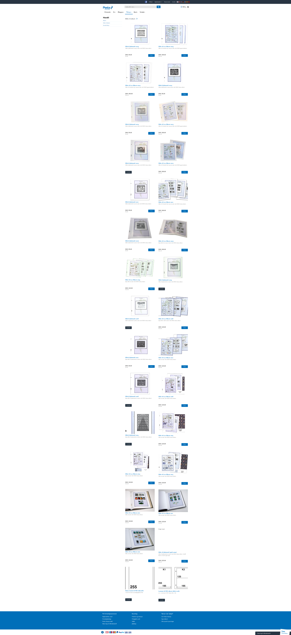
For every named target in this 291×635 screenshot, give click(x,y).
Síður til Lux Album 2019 (132, 280)
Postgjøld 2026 (136, 619)
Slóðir (133, 621)
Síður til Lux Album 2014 (132, 474)
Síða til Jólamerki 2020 (132, 241)
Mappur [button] (120, 12)
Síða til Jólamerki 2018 (132, 319)
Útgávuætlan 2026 (107, 616)
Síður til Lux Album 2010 (132, 552)
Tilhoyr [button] (128, 12)
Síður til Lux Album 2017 (165, 357)
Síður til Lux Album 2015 (165, 435)
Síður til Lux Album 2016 (165, 396)
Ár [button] (114, 12)
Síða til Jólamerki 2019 (165, 280)
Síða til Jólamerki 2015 (131, 435)
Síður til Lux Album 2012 (132, 513)
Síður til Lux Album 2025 (165, 46)
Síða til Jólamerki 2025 (132, 46)
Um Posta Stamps (166, 616)
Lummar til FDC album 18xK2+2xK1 (169, 591)
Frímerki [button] (107, 12)
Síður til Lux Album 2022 (166, 163)
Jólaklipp (134, 623)
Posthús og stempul (137, 616)
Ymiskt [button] (142, 12)
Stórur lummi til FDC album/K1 (134, 590)
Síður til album (106, 23)
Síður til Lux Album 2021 (165, 202)
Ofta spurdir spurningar (167, 621)
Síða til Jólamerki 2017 (131, 357)
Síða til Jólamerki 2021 (132, 202)
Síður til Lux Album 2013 (165, 474)
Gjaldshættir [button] (158, 2)
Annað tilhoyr (106, 25)
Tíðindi (150, 2)
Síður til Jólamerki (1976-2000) (167, 552)
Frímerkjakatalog (106, 619)
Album (104, 20)
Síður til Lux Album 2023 (165, 124)
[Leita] (159, 7)
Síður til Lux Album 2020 (166, 241)
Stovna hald (167, 2)
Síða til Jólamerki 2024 (165, 85)
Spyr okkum (164, 619)
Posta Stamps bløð (107, 621)
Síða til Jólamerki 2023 (132, 124)
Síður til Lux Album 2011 (165, 513)
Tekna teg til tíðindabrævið (109, 623)
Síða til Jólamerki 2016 (132, 396)
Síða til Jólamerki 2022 (132, 163)
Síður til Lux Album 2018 (165, 319)
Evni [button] (135, 12)
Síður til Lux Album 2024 (132, 85)
